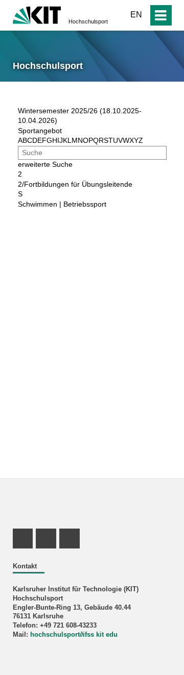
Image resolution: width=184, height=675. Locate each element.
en (136, 14)
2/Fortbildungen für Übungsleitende (75, 184)
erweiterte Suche (45, 164)
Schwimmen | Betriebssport (62, 204)
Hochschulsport (88, 21)
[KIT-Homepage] (37, 14)
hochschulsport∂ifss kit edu (74, 634)
